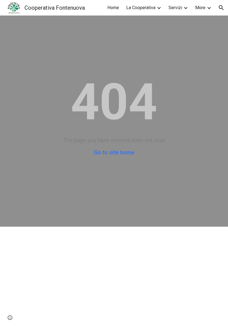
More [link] (200, 7)
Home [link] (113, 7)
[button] (221, 7)
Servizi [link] (175, 7)
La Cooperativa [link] (140, 7)
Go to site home (114, 152)
